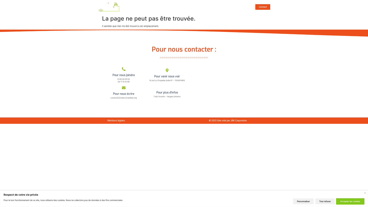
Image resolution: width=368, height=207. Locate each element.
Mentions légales (116, 120)
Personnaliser (303, 201)
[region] (184, 198)
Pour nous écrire (123, 94)
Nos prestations (216, 7)
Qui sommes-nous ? (162, 7)
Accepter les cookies (350, 201)
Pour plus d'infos (167, 92)
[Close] (365, 193)
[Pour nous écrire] (123, 88)
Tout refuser (325, 201)
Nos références (190, 7)
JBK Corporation (238, 120)
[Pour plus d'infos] (167, 86)
